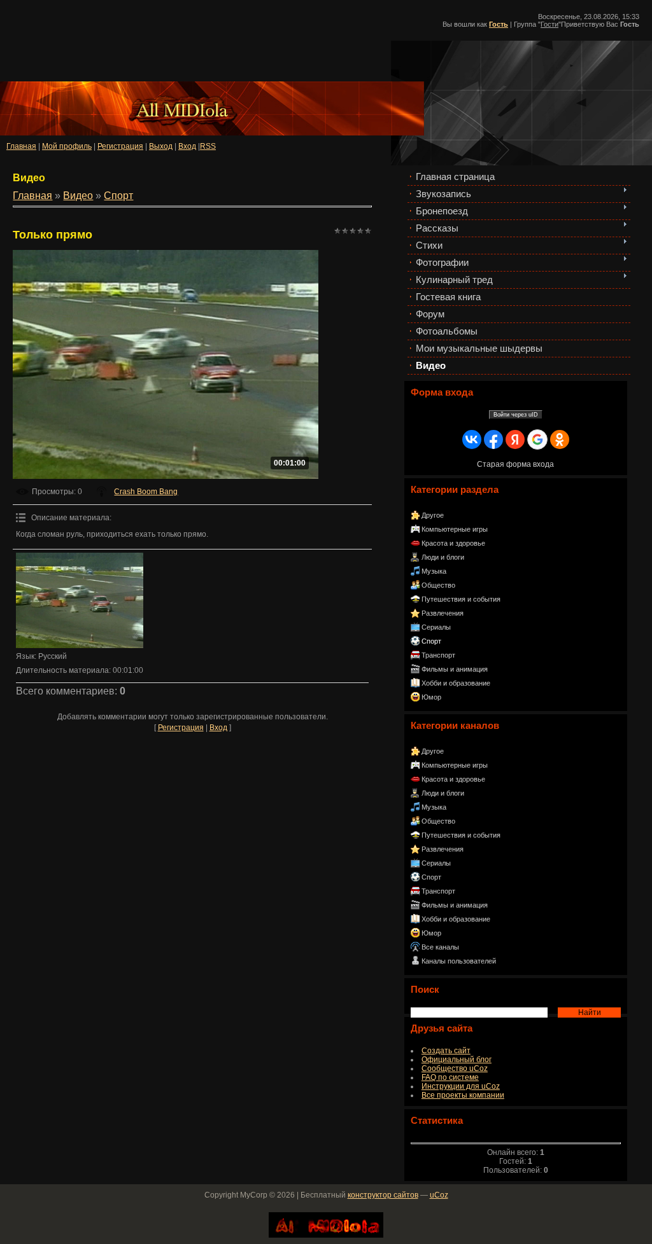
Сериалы (436, 627)
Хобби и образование (456, 683)
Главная (21, 146)
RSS (208, 146)
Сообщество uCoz (455, 1068)
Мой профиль (67, 146)
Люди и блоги (443, 557)
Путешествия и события (461, 599)
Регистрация (120, 146)
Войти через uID (515, 414)
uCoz (439, 1195)
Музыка (434, 571)
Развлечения (443, 613)
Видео (78, 195)
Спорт (431, 641)
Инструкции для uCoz (461, 1086)
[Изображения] (79, 600)
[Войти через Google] (537, 439)
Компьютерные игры (455, 529)
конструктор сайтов (383, 1195)
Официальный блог (457, 1059)
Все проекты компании (463, 1095)
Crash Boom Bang (146, 491)
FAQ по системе (450, 1077)
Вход (218, 727)
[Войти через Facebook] (493, 439)
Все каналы (440, 947)
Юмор (431, 697)
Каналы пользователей (459, 961)
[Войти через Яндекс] (515, 439)
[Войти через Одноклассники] (559, 439)
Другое (433, 515)
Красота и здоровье (453, 543)
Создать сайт (446, 1050)
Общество (438, 585)
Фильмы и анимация (455, 669)
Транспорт (438, 655)
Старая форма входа (515, 464)
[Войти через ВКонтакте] (471, 439)
